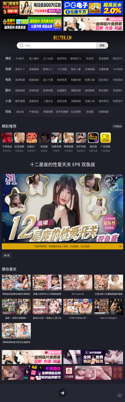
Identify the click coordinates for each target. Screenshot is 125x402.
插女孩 (20, 111)
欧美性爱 (62, 79)
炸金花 (89, 58)
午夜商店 (34, 111)
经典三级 (90, 79)
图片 (8, 90)
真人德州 (34, 58)
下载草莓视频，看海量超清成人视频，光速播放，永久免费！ (62, 246)
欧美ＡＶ (48, 69)
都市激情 (20, 101)
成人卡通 (48, 79)
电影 (8, 80)
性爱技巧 (118, 101)
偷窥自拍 (20, 90)
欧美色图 (48, 90)
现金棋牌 (104, 58)
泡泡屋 (89, 111)
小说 (8, 101)
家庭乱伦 (34, 101)
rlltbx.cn (62, 38)
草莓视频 (48, 111)
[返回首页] (119, 395)
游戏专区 (62, 58)
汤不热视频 (62, 111)
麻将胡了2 (75, 58)
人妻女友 (48, 101)
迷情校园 (76, 101)
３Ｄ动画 (62, 69)
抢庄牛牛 (118, 58)
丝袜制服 (90, 69)
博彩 (8, 58)
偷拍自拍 (34, 79)
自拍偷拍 (34, 69)
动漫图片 (62, 90)
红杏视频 (76, 111)
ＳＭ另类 (118, 69)
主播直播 (104, 69)
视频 (8, 69)
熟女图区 (104, 90)
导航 (8, 112)
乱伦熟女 (104, 79)
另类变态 (118, 79)
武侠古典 (62, 101)
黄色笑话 (104, 101)
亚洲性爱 (20, 79)
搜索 (102, 45)
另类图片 (118, 90)
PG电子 (20, 58)
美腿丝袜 (76, 90)
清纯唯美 (90, 90)
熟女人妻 (76, 69)
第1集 (6, 255)
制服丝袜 (76, 79)
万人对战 (48, 58)
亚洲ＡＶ (20, 69)
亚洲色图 (34, 90)
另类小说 (90, 101)
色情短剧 (104, 111)
